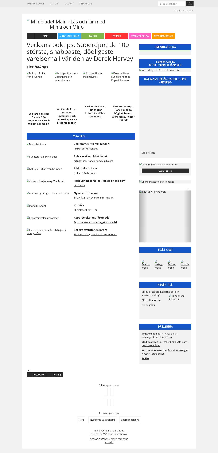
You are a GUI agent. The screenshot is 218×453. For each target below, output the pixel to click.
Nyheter (116, 36)
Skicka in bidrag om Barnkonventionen (95, 234)
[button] (143, 216)
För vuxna (188, 34)
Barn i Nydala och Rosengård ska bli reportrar (159, 335)
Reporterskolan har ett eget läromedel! (95, 222)
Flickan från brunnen (85, 173)
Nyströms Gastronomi (102, 419)
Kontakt (54, 3)
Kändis (93, 36)
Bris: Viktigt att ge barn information (93, 197)
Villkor (69, 3)
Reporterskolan (163, 36)
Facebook (38, 374)
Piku (81, 419)
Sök (190, 3)
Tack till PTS (165, 171)
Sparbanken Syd (130, 419)
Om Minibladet (35, 3)
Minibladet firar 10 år (85, 210)
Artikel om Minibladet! (86, 148)
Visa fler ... (80, 136)
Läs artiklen (148, 152)
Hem (45, 36)
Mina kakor (85, 3)
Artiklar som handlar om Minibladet (93, 161)
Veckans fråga (140, 36)
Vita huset (79, 185)
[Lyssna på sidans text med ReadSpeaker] (30, 36)
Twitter (56, 374)
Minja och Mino (69, 36)
